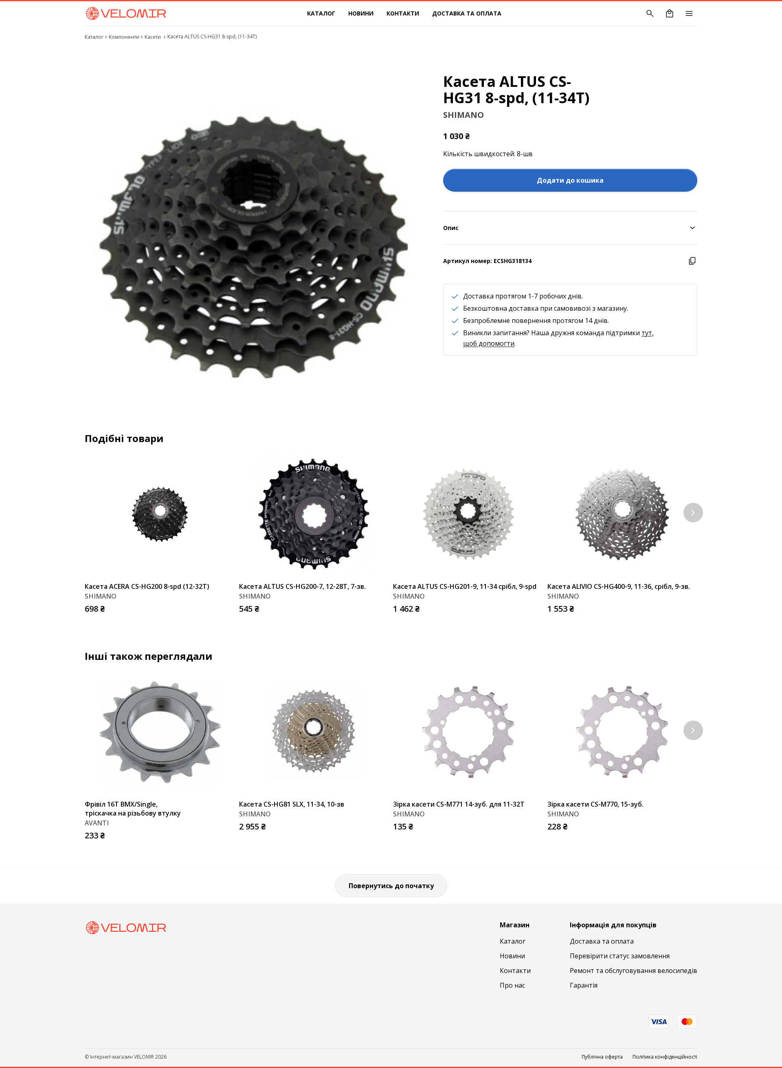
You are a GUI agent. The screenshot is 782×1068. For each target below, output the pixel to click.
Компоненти (124, 36)
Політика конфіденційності (665, 1057)
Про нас (512, 985)
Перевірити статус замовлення (620, 955)
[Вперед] (693, 512)
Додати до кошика (570, 180)
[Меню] (689, 13)
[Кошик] (669, 13)
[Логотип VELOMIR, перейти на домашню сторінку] (126, 13)
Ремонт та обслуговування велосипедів (633, 970)
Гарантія (583, 985)
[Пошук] (650, 13)
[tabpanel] (254, 239)
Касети (153, 36)
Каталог (321, 13)
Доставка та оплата (466, 13)
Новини (360, 13)
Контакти (403, 13)
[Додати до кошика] (227, 606)
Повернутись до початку (391, 885)
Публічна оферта (602, 1057)
